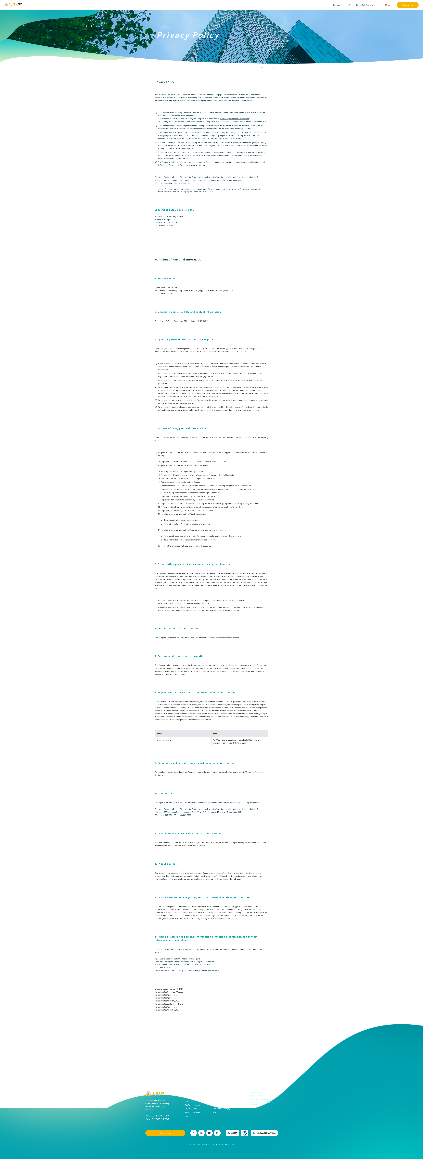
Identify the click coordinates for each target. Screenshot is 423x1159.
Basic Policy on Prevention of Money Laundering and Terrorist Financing (262, 1102)
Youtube (209, 1133)
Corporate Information (225, 1092)
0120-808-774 (166, 183)
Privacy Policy (255, 1096)
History (216, 1112)
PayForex (188, 1097)
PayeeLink (189, 1101)
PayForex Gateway (192, 1112)
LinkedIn (201, 1133)
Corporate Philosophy (221, 1109)
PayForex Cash (191, 1109)
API (349, 5)
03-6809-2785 (160, 1115)
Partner (216, 1101)
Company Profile (219, 1097)
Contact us (407, 5)
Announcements (256, 1092)
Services (189, 1092)
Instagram (217, 1133)
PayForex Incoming (192, 1105)
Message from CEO (220, 1105)
